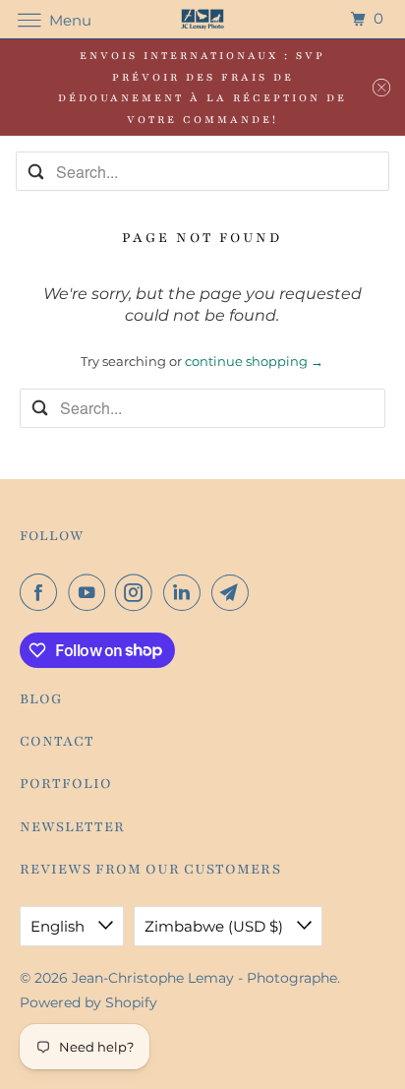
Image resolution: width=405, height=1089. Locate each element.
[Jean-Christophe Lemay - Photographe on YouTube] (90, 592)
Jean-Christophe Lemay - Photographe (204, 978)
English (59, 926)
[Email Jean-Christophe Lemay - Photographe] (234, 592)
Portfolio (66, 783)
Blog (41, 699)
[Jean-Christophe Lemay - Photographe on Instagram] (137, 592)
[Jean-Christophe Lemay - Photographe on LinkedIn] (185, 592)
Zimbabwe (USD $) (216, 926)
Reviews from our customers (150, 869)
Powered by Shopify (88, 1002)
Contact (57, 741)
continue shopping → (254, 361)
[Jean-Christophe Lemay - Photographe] (202, 19)
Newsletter (72, 826)
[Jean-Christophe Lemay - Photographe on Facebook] (42, 592)
